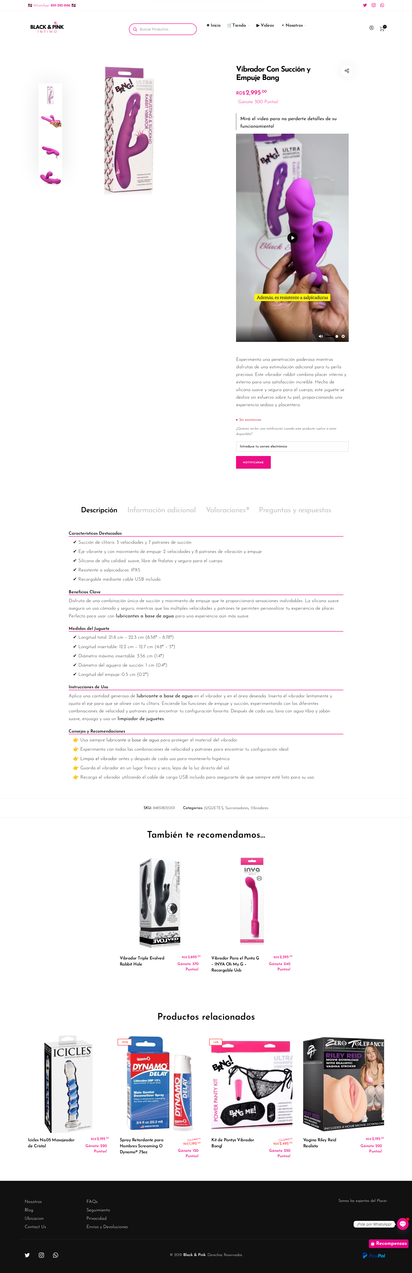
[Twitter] (365, 5)
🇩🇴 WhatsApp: (52, 5)
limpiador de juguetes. (141, 718)
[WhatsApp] (382, 5)
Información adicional (161, 510)
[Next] (191, 129)
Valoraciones (227, 510)
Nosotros (33, 1202)
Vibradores (259, 808)
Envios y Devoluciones (107, 1227)
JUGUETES (213, 808)
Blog (29, 1210)
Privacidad (96, 1218)
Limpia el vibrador (98, 758)
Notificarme (253, 462)
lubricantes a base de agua (145, 616)
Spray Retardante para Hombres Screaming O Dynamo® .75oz (142, 1146)
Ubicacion (34, 1218)
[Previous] (73, 129)
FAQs (92, 1202)
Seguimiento (98, 1210)
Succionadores (236, 808)
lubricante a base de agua (165, 696)
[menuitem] (166, 29)
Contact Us (35, 1227)
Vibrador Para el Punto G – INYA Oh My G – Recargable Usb (235, 964)
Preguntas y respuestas (295, 510)
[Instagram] (374, 5)
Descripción (99, 510)
